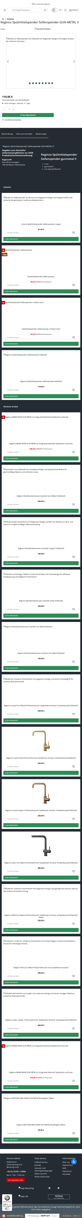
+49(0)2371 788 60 (9, 167)
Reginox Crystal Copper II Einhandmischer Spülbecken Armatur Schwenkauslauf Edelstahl (41, 810)
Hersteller (66, 1174)
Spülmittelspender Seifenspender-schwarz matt (41, 329)
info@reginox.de (8, 170)
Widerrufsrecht (41, 1174)
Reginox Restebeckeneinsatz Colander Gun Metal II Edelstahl (41, 496)
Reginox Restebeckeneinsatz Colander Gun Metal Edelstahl (41, 653)
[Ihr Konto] (65, 10)
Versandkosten (44, 1207)
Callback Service (41, 1162)
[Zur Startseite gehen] (41, 4)
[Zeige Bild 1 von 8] (30, 83)
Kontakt (38, 1165)
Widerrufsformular (42, 1177)
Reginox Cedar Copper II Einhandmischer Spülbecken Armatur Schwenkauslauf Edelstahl (41, 1020)
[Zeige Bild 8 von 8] (52, 83)
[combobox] (27, 10)
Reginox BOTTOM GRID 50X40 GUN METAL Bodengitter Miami (41, 1125)
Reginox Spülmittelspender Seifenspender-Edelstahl (41, 381)
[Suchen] (45, 10)
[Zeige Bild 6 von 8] (46, 83)
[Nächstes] (74, 61)
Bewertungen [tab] (41, 134)
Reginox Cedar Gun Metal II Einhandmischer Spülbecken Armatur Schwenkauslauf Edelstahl (41, 863)
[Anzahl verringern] (4, 109)
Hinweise (54, 1216)
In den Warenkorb (28, 115)
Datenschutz (67, 1165)
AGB (64, 1168)
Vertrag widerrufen (15, 1180)
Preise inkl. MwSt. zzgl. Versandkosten (15, 100)
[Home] (3, 19)
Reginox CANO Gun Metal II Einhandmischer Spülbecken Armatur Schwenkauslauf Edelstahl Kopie (41, 916)
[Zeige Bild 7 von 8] (49, 83)
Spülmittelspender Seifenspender (41, 276)
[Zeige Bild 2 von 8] (33, 83)
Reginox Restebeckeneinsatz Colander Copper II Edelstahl (41, 548)
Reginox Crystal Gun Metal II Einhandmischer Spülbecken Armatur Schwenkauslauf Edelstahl (41, 705)
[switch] (7, 1208)
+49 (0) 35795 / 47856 (16, 1171)
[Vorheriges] (8, 61)
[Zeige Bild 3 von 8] (36, 83)
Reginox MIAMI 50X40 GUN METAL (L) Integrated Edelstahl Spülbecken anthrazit (41, 444)
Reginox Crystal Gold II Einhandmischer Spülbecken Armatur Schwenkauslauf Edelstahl (41, 758)
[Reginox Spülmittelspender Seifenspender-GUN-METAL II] (41, 61)
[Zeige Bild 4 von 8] (39, 83)
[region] (41, 61)
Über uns (66, 1162)
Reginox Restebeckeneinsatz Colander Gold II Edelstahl (41, 601)
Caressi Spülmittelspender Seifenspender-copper (41, 224)
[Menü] (4, 10)
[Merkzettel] (60, 10)
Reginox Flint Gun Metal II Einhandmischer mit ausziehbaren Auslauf (41, 967)
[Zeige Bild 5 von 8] (42, 83)
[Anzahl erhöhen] (13, 109)
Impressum (67, 1171)
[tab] (7, 134)
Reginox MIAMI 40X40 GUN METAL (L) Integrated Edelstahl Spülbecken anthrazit (41, 1072)
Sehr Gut (45, 1216)
